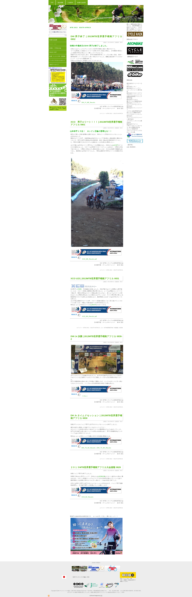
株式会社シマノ (131, 86)
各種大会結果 (81, 2)
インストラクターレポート (57, 60)
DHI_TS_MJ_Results (89, 448)
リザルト (85, 396)
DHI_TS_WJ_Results (104, 448)
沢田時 (79, 289)
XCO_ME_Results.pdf (89, 259)
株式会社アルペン (132, 124)
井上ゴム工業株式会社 (134, 112)
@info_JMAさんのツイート (55, 67)
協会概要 (60, 2)
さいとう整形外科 (132, 129)
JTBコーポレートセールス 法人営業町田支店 (134, 126)
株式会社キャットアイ (134, 88)
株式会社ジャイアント (134, 103)
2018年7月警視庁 (96, 562)
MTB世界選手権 (108, 327)
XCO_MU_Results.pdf (89, 316)
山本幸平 (115, 145)
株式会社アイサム (132, 99)
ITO (101, 595)
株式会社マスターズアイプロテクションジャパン (134, 93)
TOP (52, 2)
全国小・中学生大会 (55, 48)
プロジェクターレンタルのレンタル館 (134, 131)
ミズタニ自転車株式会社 (134, 111)
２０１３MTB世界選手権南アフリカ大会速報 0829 (96, 467)
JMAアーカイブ (54, 64)
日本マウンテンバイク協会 (132, 18)
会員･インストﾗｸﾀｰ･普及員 (57, 56)
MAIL (123, 592)
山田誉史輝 (101, 476)
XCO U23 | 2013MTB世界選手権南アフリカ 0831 (95, 278)
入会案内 (70, 2)
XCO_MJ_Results (87, 497)
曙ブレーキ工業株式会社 (134, 101)
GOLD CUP (53, 52)
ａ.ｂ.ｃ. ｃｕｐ (52, 44)
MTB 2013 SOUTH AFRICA (114, 113)
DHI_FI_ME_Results (88, 102)
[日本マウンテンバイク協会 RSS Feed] (49, 595)
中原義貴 (116, 327)
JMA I (121, 42)
